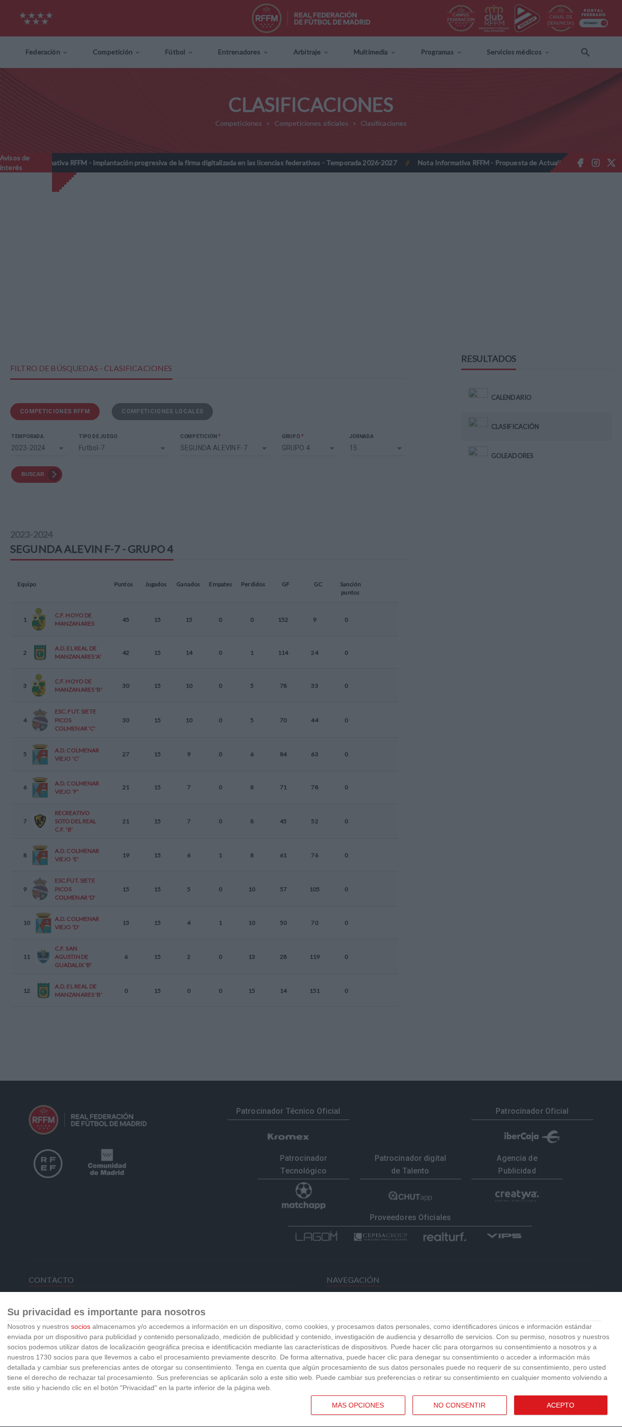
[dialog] (311, 1359)
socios (80, 1326)
